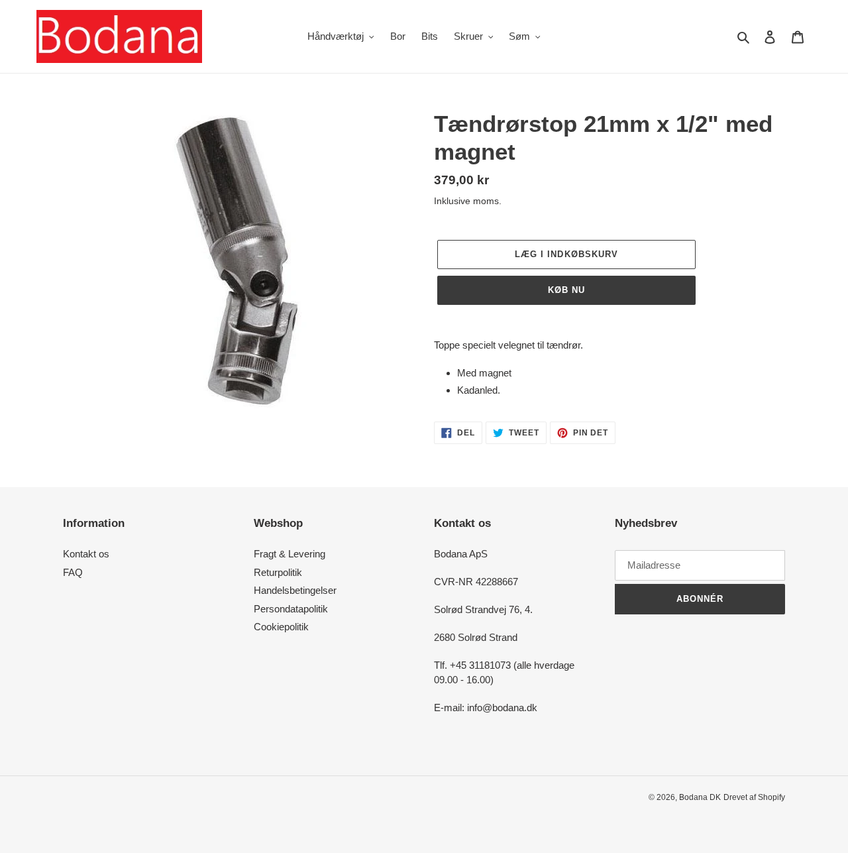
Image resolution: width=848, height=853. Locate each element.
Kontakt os (86, 553)
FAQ (73, 572)
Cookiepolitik (281, 626)
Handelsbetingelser (295, 590)
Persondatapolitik (291, 608)
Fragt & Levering (289, 553)
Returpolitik (278, 572)
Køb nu (566, 290)
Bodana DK (700, 797)
